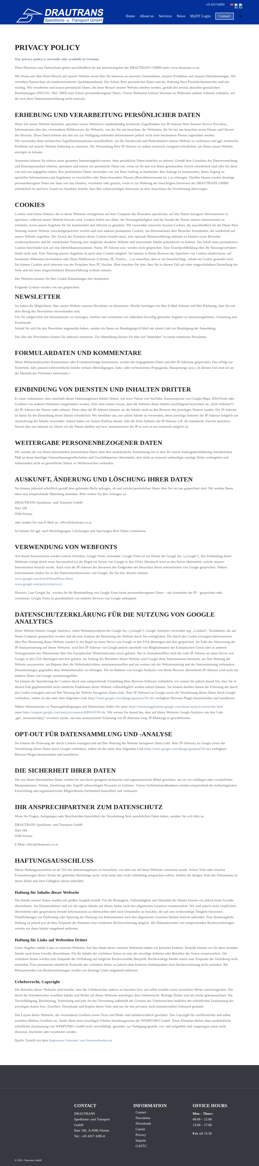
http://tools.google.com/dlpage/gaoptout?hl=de (121, 698)
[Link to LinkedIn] (115, 1077)
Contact (141, 1112)
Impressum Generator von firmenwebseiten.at (80, 1040)
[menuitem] (130, 16)
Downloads (143, 1123)
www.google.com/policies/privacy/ (39, 584)
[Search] (240, 16)
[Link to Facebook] (101, 1077)
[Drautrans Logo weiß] (59, 16)
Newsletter (143, 1118)
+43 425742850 (214, 4)
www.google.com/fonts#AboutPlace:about (44, 578)
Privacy (141, 1135)
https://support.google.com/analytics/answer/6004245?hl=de (64, 712)
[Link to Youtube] (143, 1077)
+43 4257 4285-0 (93, 1136)
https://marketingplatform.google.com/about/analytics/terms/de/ (172, 706)
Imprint (141, 1140)
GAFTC (141, 1146)
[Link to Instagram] (129, 1077)
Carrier (140, 1129)
